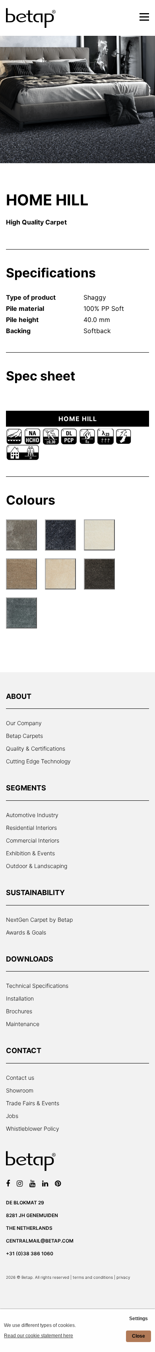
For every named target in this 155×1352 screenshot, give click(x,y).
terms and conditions (93, 1277)
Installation (20, 998)
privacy (123, 1277)
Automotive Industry (32, 815)
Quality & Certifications (35, 748)
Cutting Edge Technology (38, 761)
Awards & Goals (26, 932)
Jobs (12, 1115)
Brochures (19, 1011)
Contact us (20, 1077)
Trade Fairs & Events (32, 1103)
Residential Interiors (31, 827)
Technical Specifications (37, 985)
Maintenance (22, 1023)
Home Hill (77, 419)
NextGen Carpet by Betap (39, 919)
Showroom (19, 1090)
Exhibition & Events (30, 853)
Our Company (24, 723)
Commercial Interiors (32, 840)
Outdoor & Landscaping (36, 865)
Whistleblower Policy (32, 1128)
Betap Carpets (24, 735)
